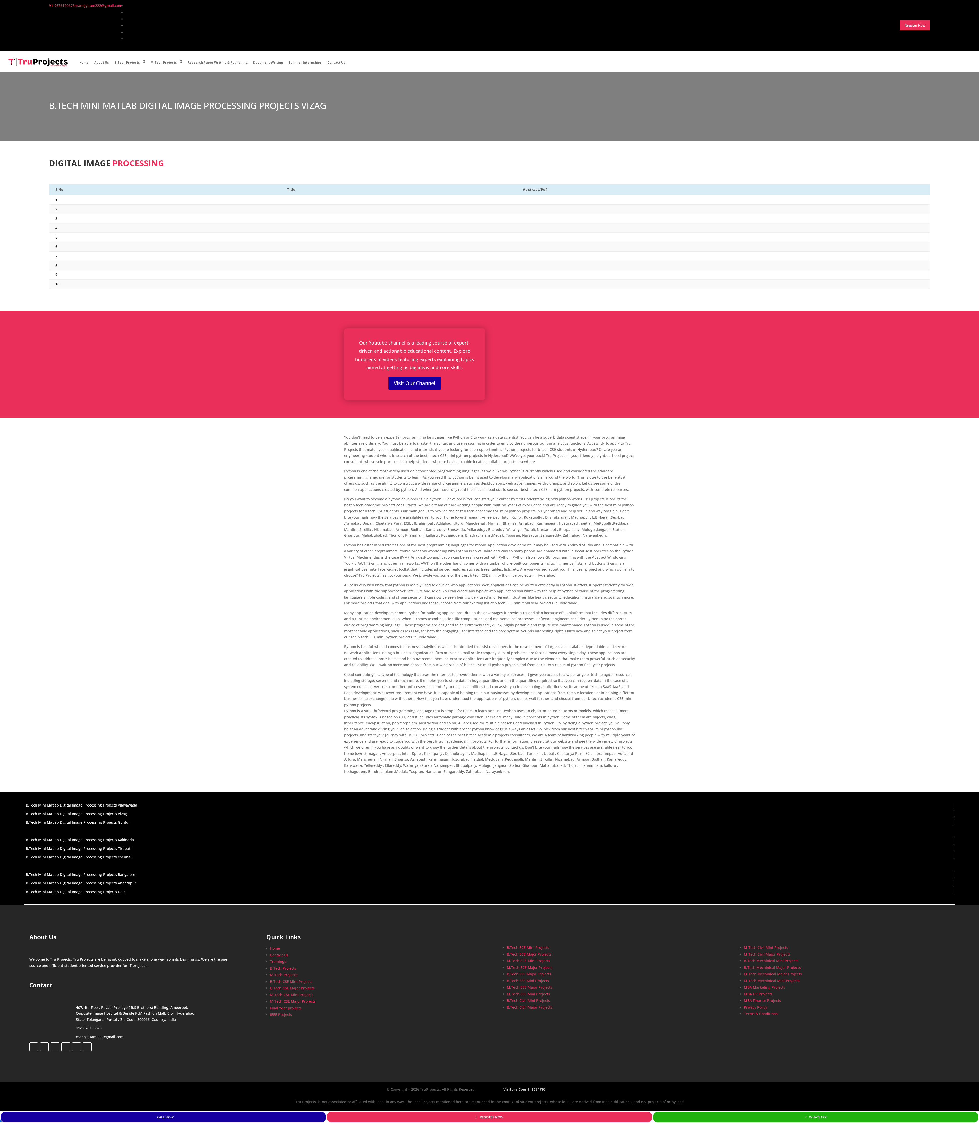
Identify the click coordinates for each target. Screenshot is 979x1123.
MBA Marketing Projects (764, 987)
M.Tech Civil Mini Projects (766, 947)
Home (84, 62)
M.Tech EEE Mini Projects (528, 994)
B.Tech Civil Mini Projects (528, 1000)
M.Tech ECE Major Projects (529, 967)
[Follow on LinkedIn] (65, 1046)
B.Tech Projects (127, 62)
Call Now (165, 1117)
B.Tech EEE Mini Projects (528, 980)
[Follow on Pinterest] (87, 1046)
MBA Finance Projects (762, 1000)
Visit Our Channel (414, 383)
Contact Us (336, 62)
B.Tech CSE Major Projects (292, 988)
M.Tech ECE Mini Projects (528, 960)
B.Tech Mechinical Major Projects (772, 967)
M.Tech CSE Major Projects (293, 1001)
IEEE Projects (281, 1014)
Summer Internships (305, 62)
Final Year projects (286, 1008)
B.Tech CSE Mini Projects (291, 981)
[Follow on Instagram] (55, 1046)
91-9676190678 (89, 1028)
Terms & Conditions (761, 1013)
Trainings (278, 961)
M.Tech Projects (164, 62)
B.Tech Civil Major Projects (529, 1007)
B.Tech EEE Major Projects (529, 974)
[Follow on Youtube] (76, 1046)
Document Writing (268, 62)
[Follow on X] (44, 1046)
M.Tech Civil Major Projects (767, 954)
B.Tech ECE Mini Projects (528, 947)
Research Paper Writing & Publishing (218, 62)
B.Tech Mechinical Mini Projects (771, 960)
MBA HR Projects (758, 994)
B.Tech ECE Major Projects (529, 954)
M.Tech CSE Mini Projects (291, 994)
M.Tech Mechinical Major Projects (773, 974)
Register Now (491, 1117)
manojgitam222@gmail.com (99, 1036)
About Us (101, 62)
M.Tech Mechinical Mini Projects (772, 980)
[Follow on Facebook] (33, 1046)
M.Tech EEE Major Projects (529, 987)
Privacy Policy (755, 1007)
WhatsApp (818, 1117)
